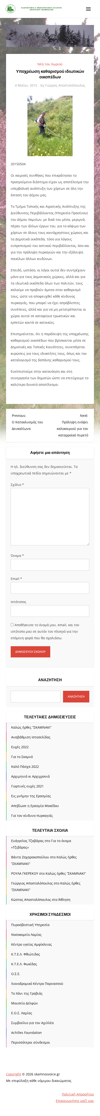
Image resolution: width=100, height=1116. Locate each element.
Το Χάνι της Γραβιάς (27, 993)
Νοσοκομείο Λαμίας (26, 934)
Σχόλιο (17, 484)
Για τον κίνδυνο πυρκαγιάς (32, 815)
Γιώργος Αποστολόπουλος (65, 85)
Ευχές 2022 (20, 747)
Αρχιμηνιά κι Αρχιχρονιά (30, 776)
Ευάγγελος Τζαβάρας (27, 841)
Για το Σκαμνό (22, 757)
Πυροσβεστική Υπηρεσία (30, 925)
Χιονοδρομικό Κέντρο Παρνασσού (37, 983)
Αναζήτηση (50, 680)
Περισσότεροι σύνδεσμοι (30, 1042)
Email (16, 578)
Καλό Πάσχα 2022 (25, 766)
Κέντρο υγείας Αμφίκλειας (31, 944)
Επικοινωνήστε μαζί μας (75, 1100)
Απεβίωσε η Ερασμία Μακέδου (35, 806)
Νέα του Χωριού (50, 64)
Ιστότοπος (18, 602)
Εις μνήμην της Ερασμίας (31, 796)
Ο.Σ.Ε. (15, 974)
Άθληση (64, 899)
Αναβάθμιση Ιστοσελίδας (30, 737)
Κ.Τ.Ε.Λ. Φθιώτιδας (25, 954)
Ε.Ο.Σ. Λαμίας (21, 1013)
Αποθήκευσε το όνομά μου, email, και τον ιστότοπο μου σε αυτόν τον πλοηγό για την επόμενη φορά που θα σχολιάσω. (45, 631)
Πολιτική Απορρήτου (78, 1094)
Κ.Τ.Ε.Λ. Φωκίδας (24, 964)
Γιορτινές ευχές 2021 (27, 786)
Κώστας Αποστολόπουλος (31, 899)
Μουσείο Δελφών (24, 1003)
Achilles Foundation (26, 1032)
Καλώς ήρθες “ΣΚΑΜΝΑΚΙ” (31, 727)
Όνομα (17, 555)
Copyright (13, 1074)
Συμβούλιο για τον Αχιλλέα (32, 1023)
